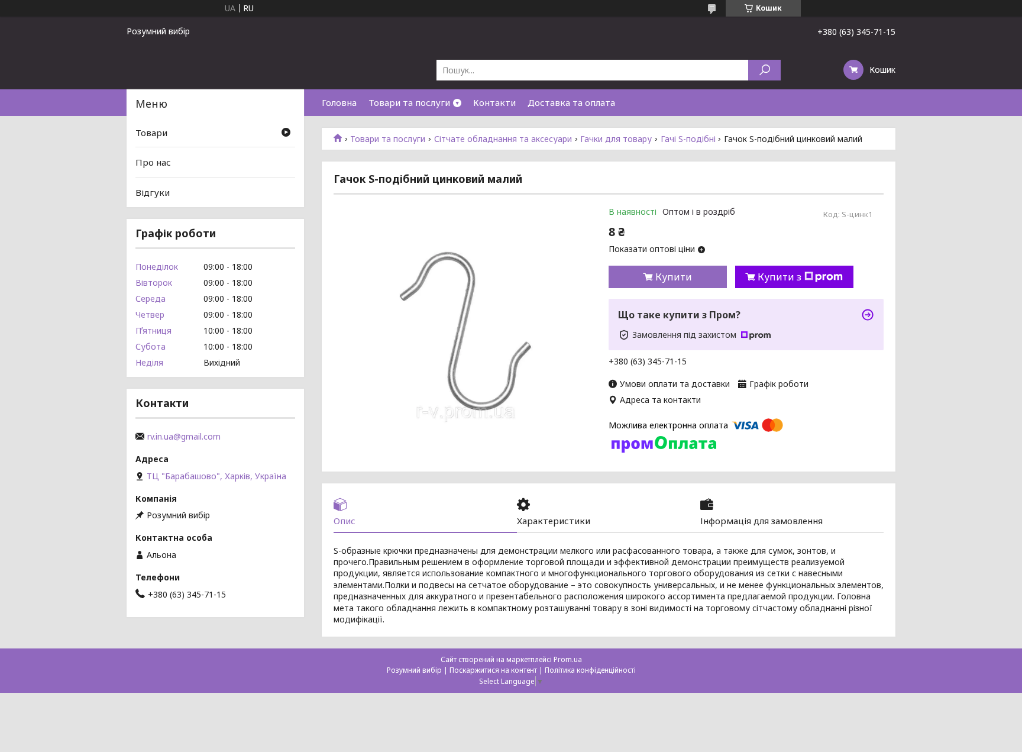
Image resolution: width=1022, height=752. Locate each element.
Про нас (153, 162)
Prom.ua (568, 659)
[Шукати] (764, 70)
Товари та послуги (409, 102)
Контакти (494, 102)
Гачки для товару (616, 139)
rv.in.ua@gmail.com (184, 436)
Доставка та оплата (571, 102)
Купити (673, 276)
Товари (151, 132)
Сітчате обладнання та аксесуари (503, 139)
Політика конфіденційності (590, 670)
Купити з (779, 276)
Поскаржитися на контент (493, 670)
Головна (339, 102)
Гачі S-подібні (688, 139)
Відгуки (152, 192)
